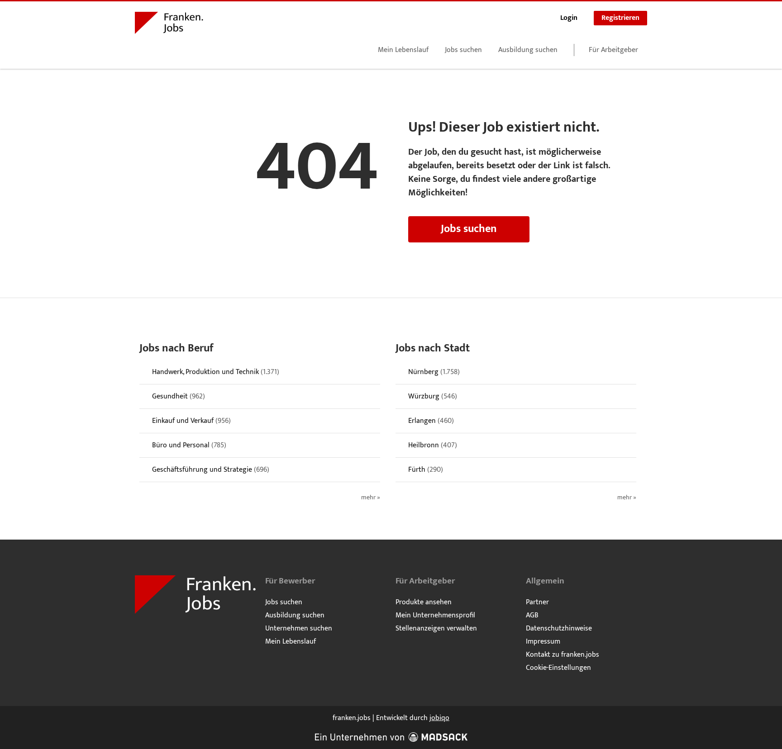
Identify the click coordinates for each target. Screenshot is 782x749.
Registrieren (620, 18)
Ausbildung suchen (528, 50)
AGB (532, 615)
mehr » (370, 497)
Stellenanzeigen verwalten (436, 628)
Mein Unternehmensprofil (435, 615)
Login (568, 18)
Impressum (543, 641)
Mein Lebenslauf (403, 50)
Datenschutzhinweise (559, 628)
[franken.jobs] (169, 24)
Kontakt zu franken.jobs (562, 655)
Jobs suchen (463, 50)
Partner (537, 602)
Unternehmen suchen (298, 628)
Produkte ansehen (424, 602)
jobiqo (439, 718)
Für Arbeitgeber (613, 50)
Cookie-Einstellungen (558, 668)
